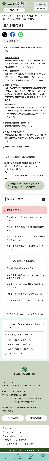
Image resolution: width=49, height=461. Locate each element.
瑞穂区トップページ (34, 16)
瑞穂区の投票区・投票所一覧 (17, 123)
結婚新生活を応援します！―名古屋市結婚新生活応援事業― (25, 276)
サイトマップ (10, 428)
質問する (31, 458)
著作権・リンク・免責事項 (15, 440)
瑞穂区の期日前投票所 (15, 132)
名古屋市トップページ (15, 10)
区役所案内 (13, 418)
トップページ (19, 16)
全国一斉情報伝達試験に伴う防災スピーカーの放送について (26, 247)
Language (43, 458)
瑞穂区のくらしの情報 (11, 19)
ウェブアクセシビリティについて (19, 444)
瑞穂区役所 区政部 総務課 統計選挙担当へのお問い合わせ (25, 185)
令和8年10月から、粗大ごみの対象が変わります (26, 219)
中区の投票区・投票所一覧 (19, 344)
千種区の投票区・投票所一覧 (20, 335)
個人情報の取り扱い (14, 436)
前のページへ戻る (17, 314)
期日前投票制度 (12, 57)
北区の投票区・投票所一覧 (19, 340)
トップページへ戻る (37, 314)
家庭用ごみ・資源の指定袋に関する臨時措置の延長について (26, 238)
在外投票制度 (11, 104)
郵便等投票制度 (12, 85)
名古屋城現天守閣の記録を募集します (23, 294)
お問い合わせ (36, 418)
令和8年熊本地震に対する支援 (20, 268)
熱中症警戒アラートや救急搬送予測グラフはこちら (26, 302)
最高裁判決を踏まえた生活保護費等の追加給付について (25, 228)
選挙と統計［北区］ (16, 353)
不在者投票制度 (12, 71)
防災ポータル (41, 8)
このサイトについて (13, 432)
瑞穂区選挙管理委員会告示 (17, 147)
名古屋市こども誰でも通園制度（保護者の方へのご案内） (26, 286)
